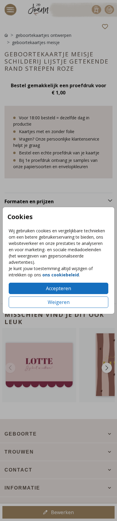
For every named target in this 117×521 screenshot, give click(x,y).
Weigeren (59, 302)
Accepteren (58, 288)
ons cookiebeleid (60, 275)
